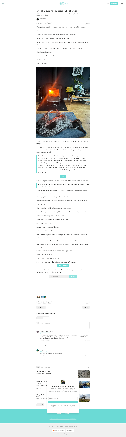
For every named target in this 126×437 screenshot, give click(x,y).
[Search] (104, 3)
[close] (77, 380)
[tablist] (42, 317)
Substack (56, 434)
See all (39, 404)
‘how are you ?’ (65, 35)
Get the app (70, 430)
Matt (54, 27)
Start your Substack (59, 430)
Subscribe (114, 3)
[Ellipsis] (89, 331)
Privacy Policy (74, 406)
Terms (66, 426)
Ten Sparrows (43, 350)
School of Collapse (43, 371)
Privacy (62, 426)
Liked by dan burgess (45, 333)
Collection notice (73, 426)
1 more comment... (41, 359)
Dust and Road (43, 331)
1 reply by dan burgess (46, 345)
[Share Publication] (108, 3)
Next (85, 307)
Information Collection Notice (62, 406)
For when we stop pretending (43, 373)
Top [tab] (38, 367)
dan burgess (43, 18)
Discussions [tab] (47, 367)
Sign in (121, 3)
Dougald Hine (79, 147)
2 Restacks (53, 297)
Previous (42, 307)
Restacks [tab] (46, 318)
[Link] (34, 262)
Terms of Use (70, 405)
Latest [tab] (41, 367)
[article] (63, 374)
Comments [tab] (40, 318)
